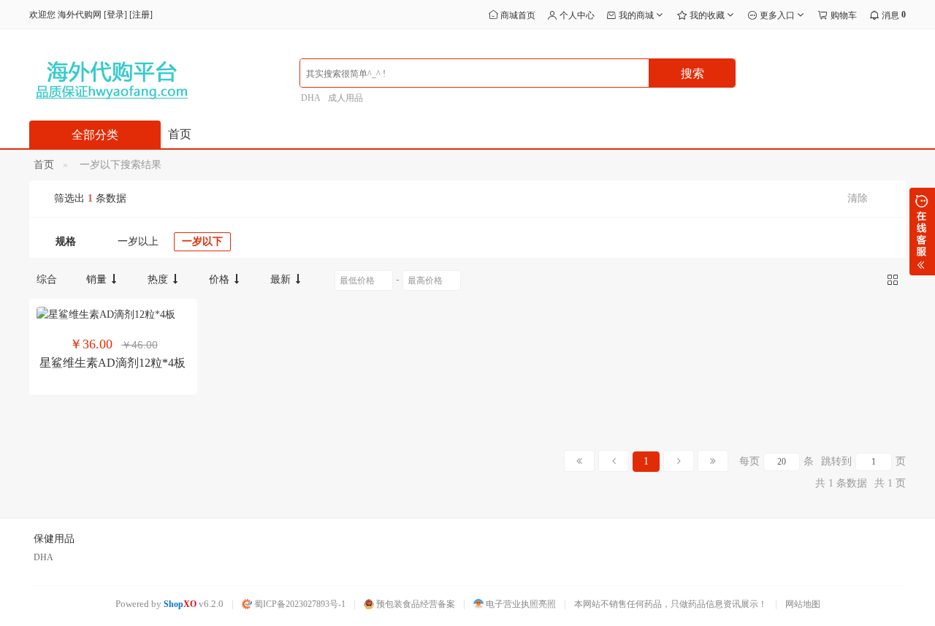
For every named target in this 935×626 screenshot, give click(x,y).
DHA (311, 98)
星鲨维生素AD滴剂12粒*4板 (112, 362)
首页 (179, 134)
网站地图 (802, 604)
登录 (115, 14)
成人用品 (345, 98)
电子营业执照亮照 (520, 604)
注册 (141, 14)
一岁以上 (138, 241)
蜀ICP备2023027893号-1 (299, 604)
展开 (922, 231)
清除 (857, 198)
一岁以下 (202, 241)
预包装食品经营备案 (414, 604)
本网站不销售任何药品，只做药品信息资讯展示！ (670, 604)
